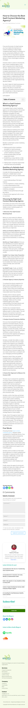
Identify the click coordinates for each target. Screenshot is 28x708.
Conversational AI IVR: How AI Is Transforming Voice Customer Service (14, 569)
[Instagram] (12, 488)
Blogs (3, 686)
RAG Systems (4, 671)
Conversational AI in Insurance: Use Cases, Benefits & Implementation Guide (13, 575)
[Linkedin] (7, 488)
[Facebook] (4, 488)
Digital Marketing (11, 23)
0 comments (17, 23)
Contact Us (4, 683)
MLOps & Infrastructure (7, 676)
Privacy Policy (5, 688)
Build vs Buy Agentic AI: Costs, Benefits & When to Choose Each (14, 581)
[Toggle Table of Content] (22, 99)
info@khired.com (5, 693)
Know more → (14, 559)
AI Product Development (7, 678)
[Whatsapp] (9, 488)
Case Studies (4, 685)
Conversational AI (5, 673)
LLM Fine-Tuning (5, 674)
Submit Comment (18, 533)
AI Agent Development (6, 670)
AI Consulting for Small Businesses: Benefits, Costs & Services (13, 593)
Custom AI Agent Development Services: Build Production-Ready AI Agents (13, 587)
